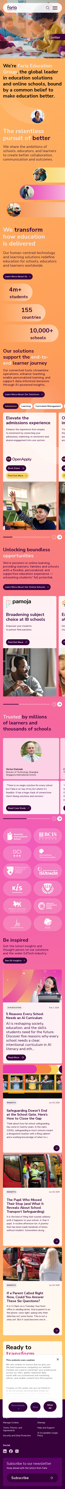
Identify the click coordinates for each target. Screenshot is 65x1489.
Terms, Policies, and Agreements (12, 1429)
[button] (59, 537)
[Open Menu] (55, 7)
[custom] (5, 1451)
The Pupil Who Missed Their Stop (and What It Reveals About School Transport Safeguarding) (25, 1206)
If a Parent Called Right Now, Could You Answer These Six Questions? (25, 1297)
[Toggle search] (48, 8)
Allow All (50, 1406)
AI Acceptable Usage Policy (47, 1434)
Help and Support (45, 1427)
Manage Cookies (11, 1422)
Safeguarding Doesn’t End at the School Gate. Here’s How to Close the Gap (27, 1114)
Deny (35, 1407)
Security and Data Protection (17, 1435)
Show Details (18, 1405)
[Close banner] (58, 1359)
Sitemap (41, 1422)
